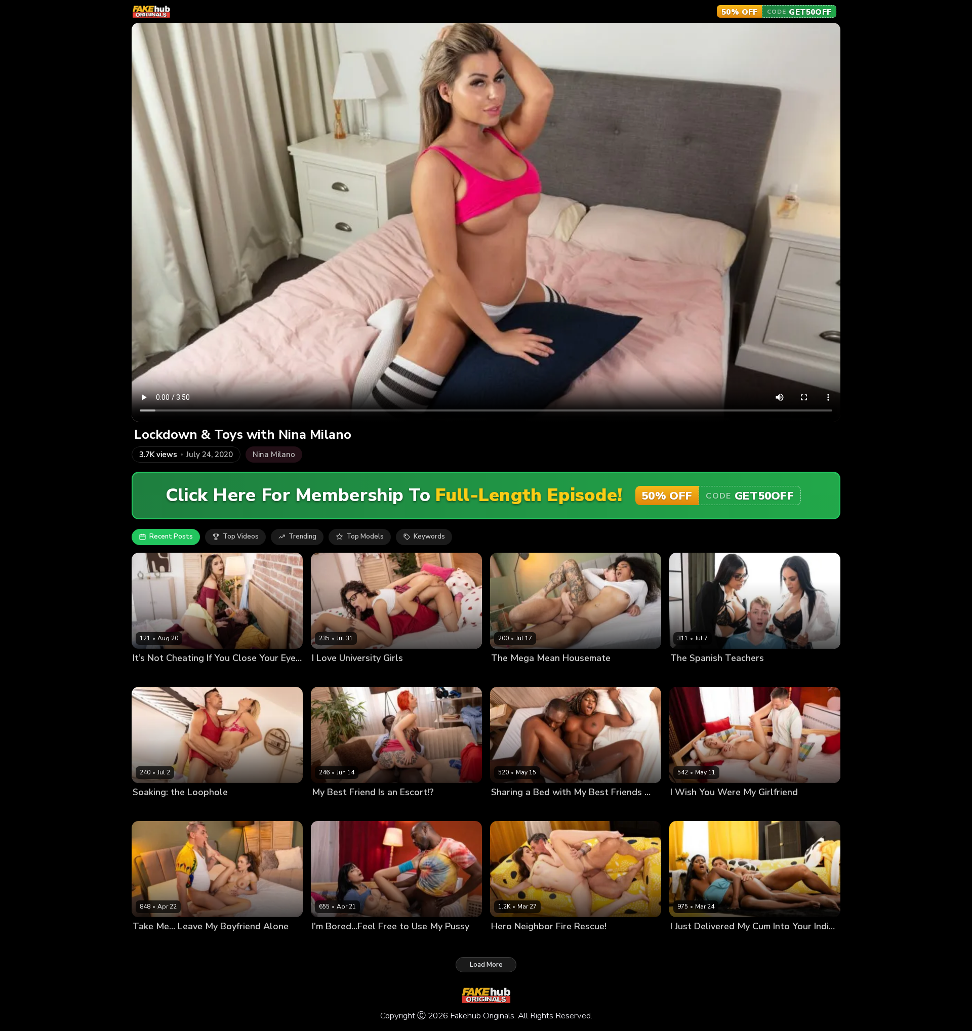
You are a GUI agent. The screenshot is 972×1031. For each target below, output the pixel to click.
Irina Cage (197, 809)
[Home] (151, 12)
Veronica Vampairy (342, 809)
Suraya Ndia (690, 943)
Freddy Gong (395, 809)
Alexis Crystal (155, 809)
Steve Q (183, 943)
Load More (486, 964)
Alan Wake (688, 809)
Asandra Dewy (335, 675)
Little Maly (730, 943)
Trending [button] (302, 536)
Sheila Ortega (745, 675)
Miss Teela (727, 809)
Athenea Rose (335, 943)
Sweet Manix (384, 675)
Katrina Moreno (694, 675)
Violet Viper (152, 675)
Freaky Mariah (513, 675)
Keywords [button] (429, 536)
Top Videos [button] (241, 536)
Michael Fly (193, 675)
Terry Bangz (511, 809)
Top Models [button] (365, 536)
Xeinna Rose (554, 809)
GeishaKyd (150, 943)
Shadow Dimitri (386, 943)
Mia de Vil (507, 943)
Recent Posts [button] (171, 536)
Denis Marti (544, 943)
